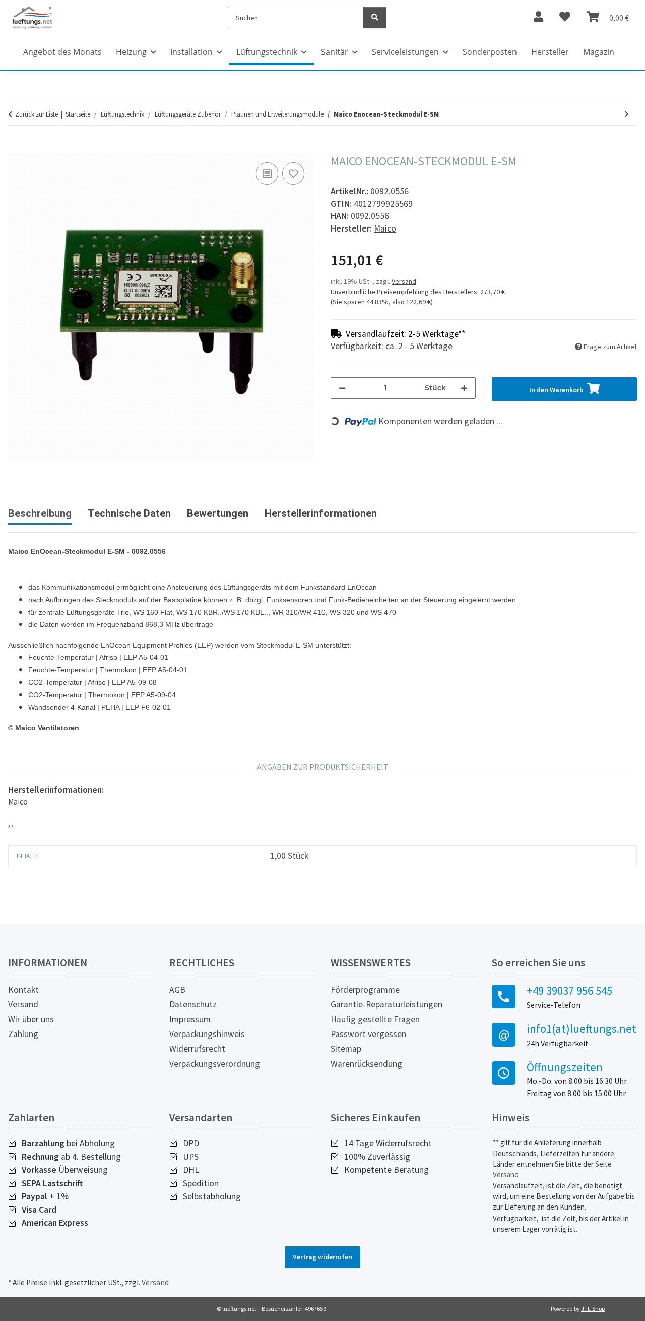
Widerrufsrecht (197, 1048)
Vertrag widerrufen (322, 1256)
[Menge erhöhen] (464, 388)
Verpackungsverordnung (214, 1063)
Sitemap (346, 1048)
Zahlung (23, 1034)
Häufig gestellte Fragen (375, 1019)
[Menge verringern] (342, 388)
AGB (177, 989)
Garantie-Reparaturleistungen (386, 1004)
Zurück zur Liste (36, 114)
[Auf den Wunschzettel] (293, 173)
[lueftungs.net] (32, 17)
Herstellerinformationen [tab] (321, 513)
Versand (404, 281)
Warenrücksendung (366, 1063)
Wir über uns (31, 1019)
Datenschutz (193, 1004)
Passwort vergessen (368, 1034)
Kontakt (23, 989)
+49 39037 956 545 (569, 991)
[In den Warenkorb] (16, 148)
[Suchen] (374, 17)
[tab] (129, 517)
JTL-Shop (593, 1308)
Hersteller (550, 52)
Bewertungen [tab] (217, 513)
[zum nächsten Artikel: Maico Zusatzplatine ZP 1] (626, 114)
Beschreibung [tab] (40, 513)
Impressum (190, 1019)
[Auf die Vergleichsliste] (267, 173)
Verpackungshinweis (207, 1034)
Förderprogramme (365, 989)
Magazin (598, 52)
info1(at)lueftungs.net (581, 1029)
